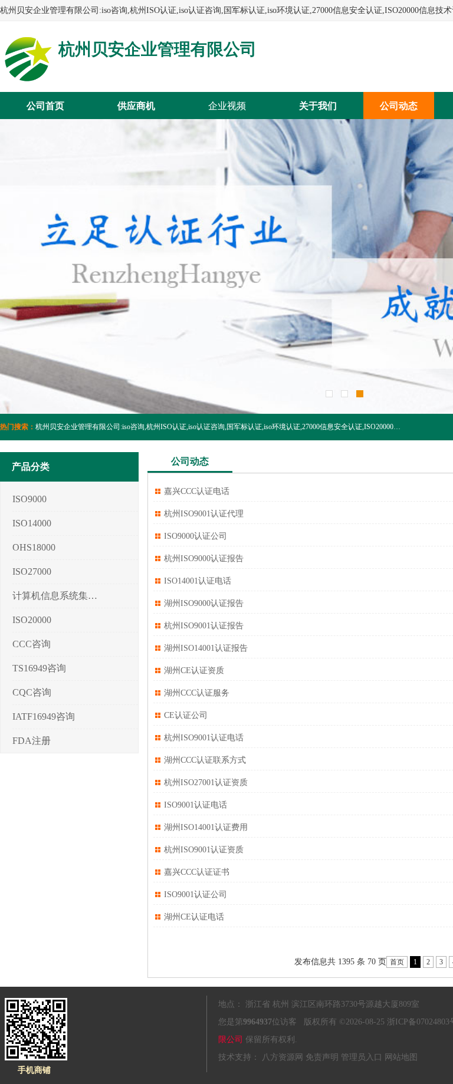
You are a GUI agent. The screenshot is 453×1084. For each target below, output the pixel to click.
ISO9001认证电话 (195, 804)
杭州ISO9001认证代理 (204, 513)
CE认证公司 (186, 715)
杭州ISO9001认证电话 (204, 737)
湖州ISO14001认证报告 (206, 648)
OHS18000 (33, 547)
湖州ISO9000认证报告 (204, 603)
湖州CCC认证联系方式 (205, 760)
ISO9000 (29, 499)
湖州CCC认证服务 (196, 692)
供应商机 (136, 106)
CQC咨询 (31, 692)
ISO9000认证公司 (195, 536)
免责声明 (322, 1057)
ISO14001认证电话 (197, 580)
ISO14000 (31, 523)
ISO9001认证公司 (195, 894)
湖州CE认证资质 (194, 670)
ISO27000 (31, 571)
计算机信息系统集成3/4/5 (55, 596)
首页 (397, 962)
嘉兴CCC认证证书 (196, 872)
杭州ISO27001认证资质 (206, 782)
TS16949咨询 (39, 668)
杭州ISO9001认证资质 (204, 849)
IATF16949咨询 (43, 716)
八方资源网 (282, 1057)
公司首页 (45, 106)
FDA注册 (31, 741)
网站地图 (401, 1057)
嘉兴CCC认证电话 (196, 491)
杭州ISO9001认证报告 (204, 625)
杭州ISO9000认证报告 (204, 558)
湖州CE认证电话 (194, 916)
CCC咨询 (31, 644)
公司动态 (399, 106)
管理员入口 (361, 1057)
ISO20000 (31, 620)
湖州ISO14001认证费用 (206, 827)
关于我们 (318, 106)
